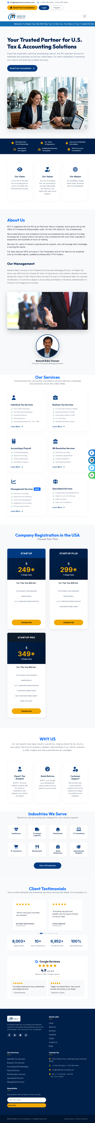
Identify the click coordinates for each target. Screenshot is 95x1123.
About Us (52, 1027)
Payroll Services (13, 1070)
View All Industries (47, 865)
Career (51, 1038)
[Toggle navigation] (84, 16)
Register (57, 7)
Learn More (15, 427)
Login (44, 7)
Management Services (15, 1082)
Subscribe (12, 1105)
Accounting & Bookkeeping (17, 1067)
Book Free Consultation (24, 7)
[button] (38, 933)
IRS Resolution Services (16, 1074)
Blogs (51, 1046)
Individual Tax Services (16, 1059)
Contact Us (26, 622)
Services (52, 1031)
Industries (52, 1035)
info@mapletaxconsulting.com (22, 2)
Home (51, 1023)
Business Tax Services (15, 1063)
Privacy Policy (69, 1119)
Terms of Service (81, 1119)
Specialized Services (15, 1078)
